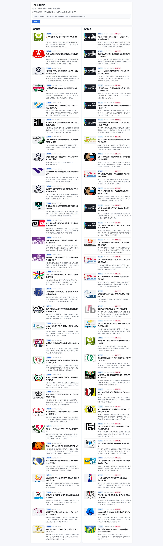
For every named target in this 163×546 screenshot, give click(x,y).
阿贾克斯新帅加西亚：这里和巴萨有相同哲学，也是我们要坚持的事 (113, 411)
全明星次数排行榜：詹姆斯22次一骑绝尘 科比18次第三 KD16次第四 (62, 158)
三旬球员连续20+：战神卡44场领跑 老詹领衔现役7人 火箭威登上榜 (114, 89)
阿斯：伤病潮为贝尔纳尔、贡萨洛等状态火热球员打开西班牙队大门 (62, 362)
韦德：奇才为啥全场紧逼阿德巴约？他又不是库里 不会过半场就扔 (62, 462)
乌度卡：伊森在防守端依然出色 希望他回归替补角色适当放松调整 (114, 158)
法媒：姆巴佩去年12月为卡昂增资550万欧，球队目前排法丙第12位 (114, 227)
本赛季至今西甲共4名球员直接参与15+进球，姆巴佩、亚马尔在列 (62, 513)
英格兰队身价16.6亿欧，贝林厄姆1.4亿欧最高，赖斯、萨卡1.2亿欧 (114, 325)
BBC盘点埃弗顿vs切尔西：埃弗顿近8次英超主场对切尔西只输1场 (114, 513)
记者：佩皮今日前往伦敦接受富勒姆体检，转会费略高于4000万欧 (62, 141)
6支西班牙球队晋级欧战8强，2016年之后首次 (112, 309)
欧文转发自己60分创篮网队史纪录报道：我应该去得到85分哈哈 (113, 175)
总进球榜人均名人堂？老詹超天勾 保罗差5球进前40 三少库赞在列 (114, 55)
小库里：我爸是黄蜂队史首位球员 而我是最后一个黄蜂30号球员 (114, 479)
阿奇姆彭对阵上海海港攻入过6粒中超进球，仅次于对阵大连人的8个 (114, 295)
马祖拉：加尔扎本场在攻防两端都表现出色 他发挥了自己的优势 (114, 141)
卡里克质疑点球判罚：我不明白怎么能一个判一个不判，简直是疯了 (62, 107)
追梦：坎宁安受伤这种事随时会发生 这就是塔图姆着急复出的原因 (62, 310)
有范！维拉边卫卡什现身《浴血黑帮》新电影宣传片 (113, 445)
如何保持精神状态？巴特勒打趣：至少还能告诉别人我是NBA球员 (113, 124)
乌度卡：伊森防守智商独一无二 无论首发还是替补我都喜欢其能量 (114, 192)
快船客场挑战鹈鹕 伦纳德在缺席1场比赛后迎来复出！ (61, 89)
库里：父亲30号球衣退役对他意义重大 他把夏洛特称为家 (62, 55)
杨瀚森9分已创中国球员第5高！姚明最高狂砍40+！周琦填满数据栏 (62, 190)
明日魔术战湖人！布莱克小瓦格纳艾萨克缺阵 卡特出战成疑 (62, 207)
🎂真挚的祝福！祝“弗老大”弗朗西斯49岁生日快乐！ (61, 38)
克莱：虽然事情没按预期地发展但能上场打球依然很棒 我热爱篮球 (62, 224)
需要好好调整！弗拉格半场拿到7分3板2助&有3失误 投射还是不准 (114, 107)
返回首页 (36, 21)
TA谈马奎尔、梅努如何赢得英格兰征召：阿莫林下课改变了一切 (114, 376)
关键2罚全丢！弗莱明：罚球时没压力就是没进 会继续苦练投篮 (62, 496)
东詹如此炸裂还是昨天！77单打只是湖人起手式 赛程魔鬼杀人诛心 (114, 261)
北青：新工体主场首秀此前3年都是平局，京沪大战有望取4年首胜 (62, 396)
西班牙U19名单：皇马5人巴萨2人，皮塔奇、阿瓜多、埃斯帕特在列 (113, 38)
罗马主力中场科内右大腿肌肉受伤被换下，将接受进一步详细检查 (62, 413)
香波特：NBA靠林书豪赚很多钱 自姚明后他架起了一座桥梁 (114, 342)
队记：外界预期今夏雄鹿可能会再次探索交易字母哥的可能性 (113, 278)
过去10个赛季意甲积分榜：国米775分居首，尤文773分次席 (62, 327)
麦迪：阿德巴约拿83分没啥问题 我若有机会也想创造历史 (114, 393)
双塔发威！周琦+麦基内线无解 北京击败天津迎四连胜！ (62, 344)
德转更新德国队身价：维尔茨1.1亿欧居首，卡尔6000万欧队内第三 (114, 359)
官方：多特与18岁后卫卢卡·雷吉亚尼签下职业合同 (62, 446)
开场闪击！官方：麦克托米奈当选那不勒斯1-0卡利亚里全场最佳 (62, 124)
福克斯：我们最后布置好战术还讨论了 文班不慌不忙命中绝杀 (62, 379)
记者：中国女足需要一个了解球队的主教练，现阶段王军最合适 (62, 242)
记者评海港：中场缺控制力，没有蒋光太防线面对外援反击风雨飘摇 (62, 293)
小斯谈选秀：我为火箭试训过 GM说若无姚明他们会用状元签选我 (62, 479)
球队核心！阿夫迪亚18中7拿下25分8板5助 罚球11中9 (62, 430)
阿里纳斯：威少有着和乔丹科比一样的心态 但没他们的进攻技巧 (114, 496)
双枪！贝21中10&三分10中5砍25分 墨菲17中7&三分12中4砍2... (62, 531)
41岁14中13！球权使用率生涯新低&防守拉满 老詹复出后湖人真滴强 (114, 72)
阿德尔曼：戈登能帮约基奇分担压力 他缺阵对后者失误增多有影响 (62, 259)
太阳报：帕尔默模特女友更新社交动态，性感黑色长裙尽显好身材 (113, 209)
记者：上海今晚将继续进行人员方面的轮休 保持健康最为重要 (62, 276)
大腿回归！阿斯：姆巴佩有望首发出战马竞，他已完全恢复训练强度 (62, 72)
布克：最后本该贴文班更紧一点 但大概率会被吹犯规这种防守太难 (114, 462)
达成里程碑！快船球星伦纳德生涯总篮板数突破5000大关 (62, 173)
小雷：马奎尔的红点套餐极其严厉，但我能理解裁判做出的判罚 (113, 244)
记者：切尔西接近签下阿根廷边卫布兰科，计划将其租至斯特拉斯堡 (113, 428)
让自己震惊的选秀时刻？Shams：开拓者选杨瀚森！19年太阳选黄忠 (113, 531)
